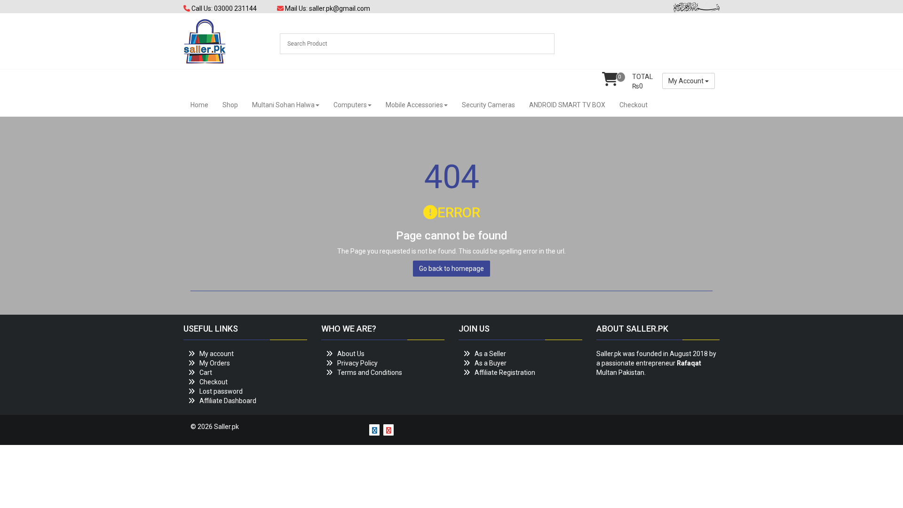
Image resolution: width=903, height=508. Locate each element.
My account (216, 353)
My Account (686, 81)
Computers (350, 105)
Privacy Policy (357, 363)
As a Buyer (491, 363)
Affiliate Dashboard (227, 401)
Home (199, 105)
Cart (205, 372)
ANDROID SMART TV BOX (567, 105)
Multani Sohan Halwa (283, 105)
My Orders (214, 363)
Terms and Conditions (369, 372)
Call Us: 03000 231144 (223, 8)
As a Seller (490, 353)
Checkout (633, 105)
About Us (350, 353)
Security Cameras (488, 105)
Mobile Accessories (414, 105)
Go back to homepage (451, 268)
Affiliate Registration (505, 372)
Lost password (221, 391)
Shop (230, 105)
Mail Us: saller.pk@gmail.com (327, 8)
